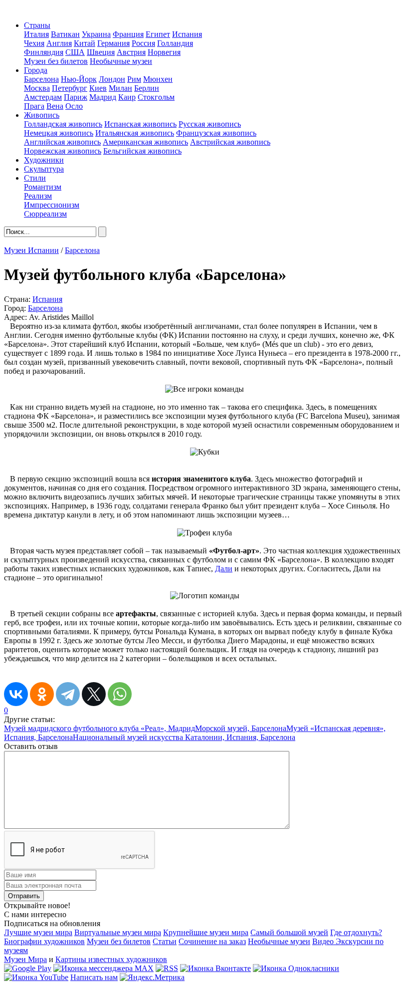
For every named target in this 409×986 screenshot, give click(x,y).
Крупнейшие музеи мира (205, 932)
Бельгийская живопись (142, 151)
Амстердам (43, 97)
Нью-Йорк (79, 79)
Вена (54, 106)
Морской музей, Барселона (240, 728)
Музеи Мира (25, 959)
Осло (74, 106)
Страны (37, 25)
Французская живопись (216, 133)
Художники (44, 160)
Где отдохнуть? (356, 932)
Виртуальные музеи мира (117, 932)
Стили (35, 178)
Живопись (41, 115)
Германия (113, 43)
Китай (84, 43)
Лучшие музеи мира (38, 932)
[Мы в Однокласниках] (296, 968)
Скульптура (44, 169)
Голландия (175, 43)
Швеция (101, 52)
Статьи (165, 941)
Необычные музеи (121, 61)
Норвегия (164, 52)
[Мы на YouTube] (36, 977)
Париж (75, 97)
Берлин (146, 88)
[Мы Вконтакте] (215, 968)
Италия (36, 34)
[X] (94, 694)
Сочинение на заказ (212, 941)
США (75, 52)
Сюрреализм (45, 214)
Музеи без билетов (56, 61)
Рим (134, 79)
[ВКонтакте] (16, 694)
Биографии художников (44, 941)
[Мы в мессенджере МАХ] (103, 968)
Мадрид (102, 97)
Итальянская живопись (134, 133)
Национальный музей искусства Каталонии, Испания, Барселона (184, 737)
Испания (187, 34)
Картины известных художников (111, 959)
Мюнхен (158, 79)
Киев (98, 88)
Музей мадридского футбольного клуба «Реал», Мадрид (99, 728)
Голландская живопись (63, 124)
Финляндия (43, 52)
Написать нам (94, 977)
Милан (120, 88)
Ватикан (65, 34)
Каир (127, 97)
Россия (143, 43)
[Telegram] (68, 694)
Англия (59, 43)
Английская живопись (62, 142)
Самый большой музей (289, 932)
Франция (128, 34)
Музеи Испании (31, 250)
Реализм (38, 196)
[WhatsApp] (120, 694)
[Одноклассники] (42, 694)
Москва (37, 88)
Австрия (131, 52)
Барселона (41, 79)
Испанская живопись (140, 124)
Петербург (69, 88)
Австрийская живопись (230, 142)
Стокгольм (156, 97)
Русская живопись (210, 124)
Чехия (34, 43)
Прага (34, 106)
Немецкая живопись (58, 133)
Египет (158, 34)
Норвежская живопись (62, 151)
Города (35, 70)
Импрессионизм (51, 205)
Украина (96, 34)
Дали (223, 568)
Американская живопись (145, 142)
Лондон (112, 79)
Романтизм (42, 187)
